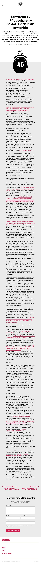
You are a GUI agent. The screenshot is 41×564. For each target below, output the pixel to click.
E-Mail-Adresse (24, 515)
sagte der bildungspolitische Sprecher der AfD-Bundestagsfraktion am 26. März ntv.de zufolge (20, 189)
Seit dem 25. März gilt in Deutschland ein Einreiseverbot (20, 79)
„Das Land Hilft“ (10, 333)
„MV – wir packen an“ (26, 331)
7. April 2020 (20, 44)
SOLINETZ (7, 561)
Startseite (4, 547)
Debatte (20, 12)
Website (7, 520)
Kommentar (8, 505)
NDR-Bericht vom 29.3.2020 (25, 150)
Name (7, 515)
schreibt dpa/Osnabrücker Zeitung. (21, 416)
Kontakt (3, 550)
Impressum (4, 551)
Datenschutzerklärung (7, 553)
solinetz (13, 44)
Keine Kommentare (28, 44)
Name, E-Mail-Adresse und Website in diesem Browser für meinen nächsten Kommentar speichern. (19, 526)
